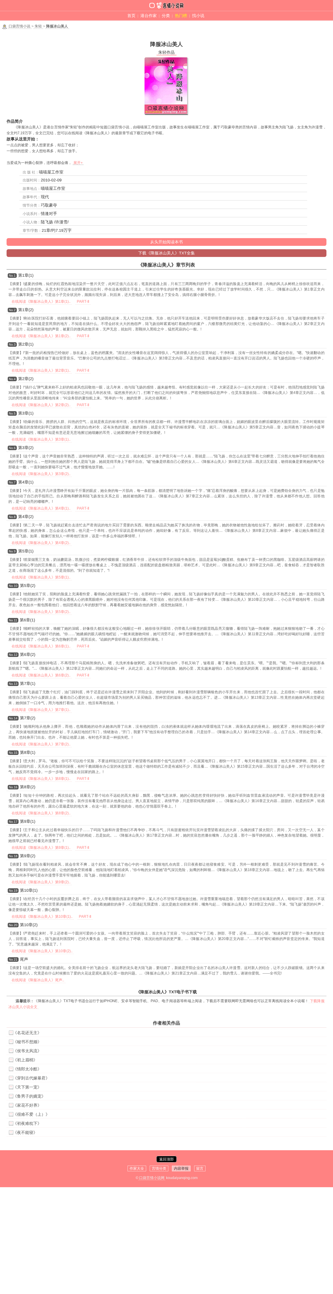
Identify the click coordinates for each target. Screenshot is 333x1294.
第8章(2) (27, 787)
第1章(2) (26, 310)
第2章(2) (26, 378)
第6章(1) (27, 620)
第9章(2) (27, 856)
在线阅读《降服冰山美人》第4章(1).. (41, 508)
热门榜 (181, 15)
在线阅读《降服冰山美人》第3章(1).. (41, 439)
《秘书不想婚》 (27, 1042)
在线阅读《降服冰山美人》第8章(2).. (41, 813)
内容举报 (181, 1168)
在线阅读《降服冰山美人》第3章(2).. (41, 474)
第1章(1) (26, 275)
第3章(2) (26, 447)
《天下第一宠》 (27, 1087)
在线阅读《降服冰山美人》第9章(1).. (41, 848)
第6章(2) (27, 654)
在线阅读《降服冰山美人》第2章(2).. (41, 405)
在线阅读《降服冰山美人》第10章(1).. (42, 916)
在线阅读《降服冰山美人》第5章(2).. (41, 612)
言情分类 (159, 1168)
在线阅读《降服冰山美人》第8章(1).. (41, 779)
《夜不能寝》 (25, 1132)
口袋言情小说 (19, 26)
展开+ (78, 163)
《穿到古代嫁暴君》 (31, 1078)
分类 (166, 15)
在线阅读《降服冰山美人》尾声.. (38, 980)
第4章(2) (26, 516)
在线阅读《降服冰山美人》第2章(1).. (41, 370)
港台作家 (148, 15)
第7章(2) (27, 718)
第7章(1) (27, 683)
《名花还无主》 (27, 1032)
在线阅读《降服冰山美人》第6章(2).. (41, 675)
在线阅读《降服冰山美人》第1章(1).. (41, 301)
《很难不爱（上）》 (31, 1114)
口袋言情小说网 (151, 1178)
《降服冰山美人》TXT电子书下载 (166, 992)
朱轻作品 (166, 52)
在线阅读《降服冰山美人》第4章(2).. (41, 543)
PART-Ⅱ (83, 301)
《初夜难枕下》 (27, 1123)
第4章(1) (26, 482)
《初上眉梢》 (25, 1060)
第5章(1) (26, 551)
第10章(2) (29, 925)
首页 (131, 15)
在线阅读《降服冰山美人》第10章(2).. (42, 951)
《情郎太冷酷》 (27, 1069)
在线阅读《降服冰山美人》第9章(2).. (41, 882)
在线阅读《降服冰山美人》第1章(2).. (41, 336)
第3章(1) (26, 413)
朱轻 (38, 26)
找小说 (198, 15)
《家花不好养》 (27, 1105)
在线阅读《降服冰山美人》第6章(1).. (41, 646)
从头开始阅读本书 (166, 242)
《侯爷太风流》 (27, 1051)
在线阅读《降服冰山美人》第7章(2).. (41, 744)
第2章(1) (26, 344)
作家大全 (137, 1168)
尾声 (24, 959)
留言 (199, 1168)
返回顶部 (166, 1159)
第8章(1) (27, 752)
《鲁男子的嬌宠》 (29, 1096)
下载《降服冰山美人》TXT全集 (166, 253)
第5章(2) (27, 585)
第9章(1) (27, 821)
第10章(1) (29, 890)
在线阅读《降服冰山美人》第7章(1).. (41, 710)
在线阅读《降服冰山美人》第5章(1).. (41, 577)
